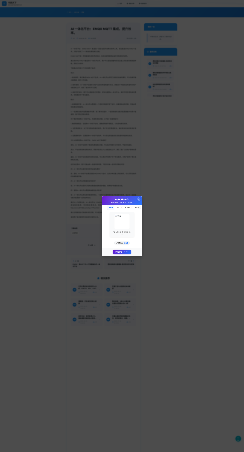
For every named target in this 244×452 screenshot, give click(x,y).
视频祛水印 (128, 207)
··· (139, 207)
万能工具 (119, 207)
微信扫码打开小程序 (122, 252)
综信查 (111, 207)
